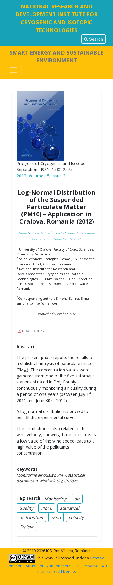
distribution (31, 517)
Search (95, 39)
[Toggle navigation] (13, 70)
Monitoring (55, 499)
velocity (76, 517)
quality (26, 508)
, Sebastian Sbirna (65, 239)
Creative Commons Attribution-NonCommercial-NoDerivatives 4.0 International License (56, 564)
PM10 (46, 508)
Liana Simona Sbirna (34, 233)
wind (56, 517)
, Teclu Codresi (65, 233)
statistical (69, 508)
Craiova (26, 527)
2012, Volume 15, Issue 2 (41, 176)
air (77, 499)
